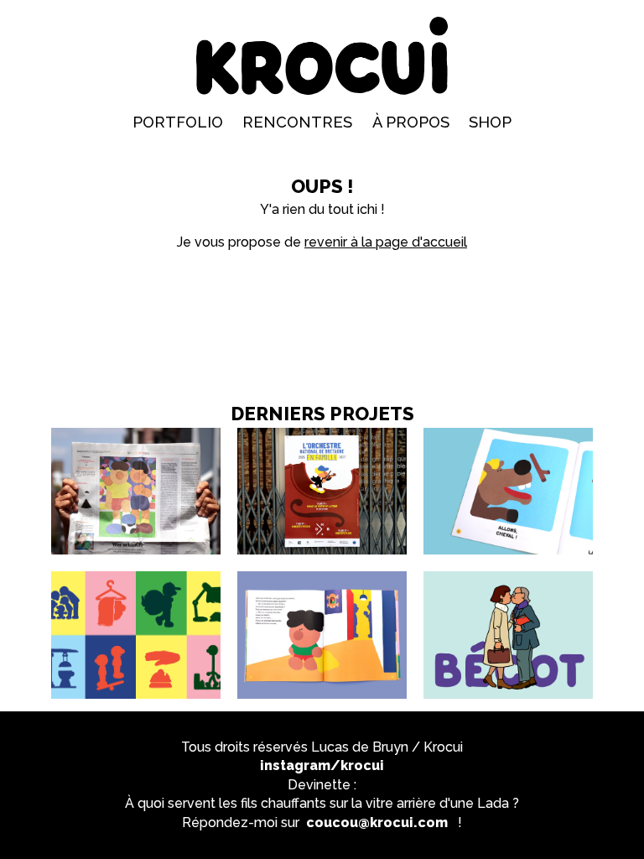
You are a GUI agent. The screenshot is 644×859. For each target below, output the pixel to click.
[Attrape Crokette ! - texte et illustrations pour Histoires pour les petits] (508, 434)
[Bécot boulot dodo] (508, 578)
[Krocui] (322, 55)
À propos (410, 122)
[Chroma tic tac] (136, 578)
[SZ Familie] (136, 434)
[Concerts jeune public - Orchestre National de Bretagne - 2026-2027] (322, 434)
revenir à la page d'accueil (385, 242)
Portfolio (177, 122)
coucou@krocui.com (377, 822)
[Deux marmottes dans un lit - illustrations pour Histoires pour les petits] (322, 578)
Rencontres (297, 122)
